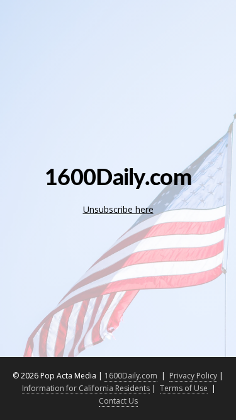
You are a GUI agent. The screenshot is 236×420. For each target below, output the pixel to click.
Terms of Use (184, 388)
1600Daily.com (130, 375)
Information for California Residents (86, 388)
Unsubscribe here (118, 209)
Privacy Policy (193, 375)
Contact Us (118, 400)
